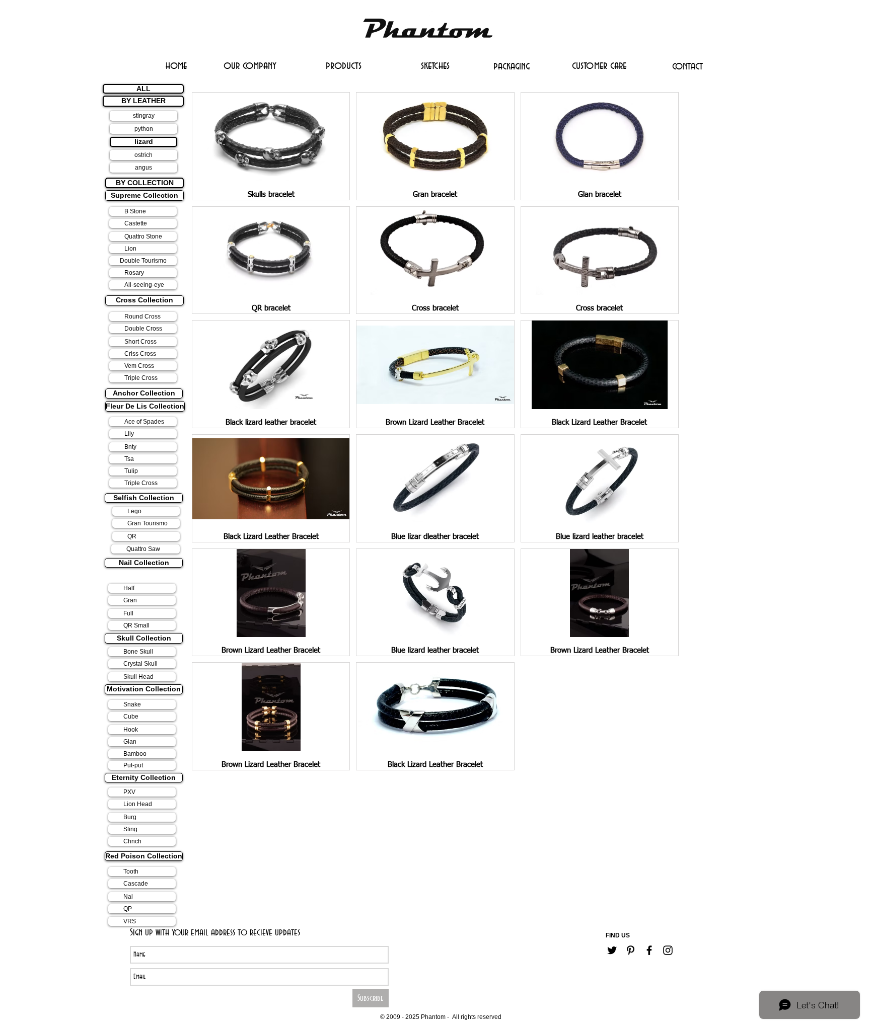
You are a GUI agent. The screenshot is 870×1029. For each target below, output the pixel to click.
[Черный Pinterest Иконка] (630, 950)
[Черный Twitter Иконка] (612, 950)
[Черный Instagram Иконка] (668, 950)
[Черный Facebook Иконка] (649, 950)
